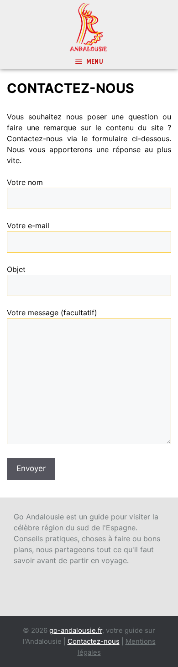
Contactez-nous (94, 641)
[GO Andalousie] (89, 26)
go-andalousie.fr (75, 630)
